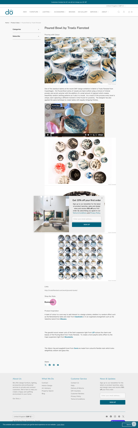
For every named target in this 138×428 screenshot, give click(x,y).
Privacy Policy (76, 396)
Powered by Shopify (33, 421)
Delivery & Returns (77, 388)
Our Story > (17, 398)
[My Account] (124, 12)
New (25, 12)
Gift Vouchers (76, 391)
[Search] (118, 12)
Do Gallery (82, 12)
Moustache (69, 337)
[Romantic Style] (51, 305)
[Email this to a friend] (58, 365)
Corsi (76, 348)
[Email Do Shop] (107, 416)
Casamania (79, 317)
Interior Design (47, 385)
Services (93, 12)
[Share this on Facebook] (50, 365)
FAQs (72, 385)
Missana (63, 319)
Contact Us (75, 383)
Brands (72, 12)
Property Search (47, 391)
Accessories (59, 12)
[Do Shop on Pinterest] (119, 416)
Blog (43, 393)
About (104, 12)
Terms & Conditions (78, 399)
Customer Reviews (77, 393)
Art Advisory (46, 388)
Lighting (46, 12)
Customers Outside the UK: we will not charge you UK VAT (69, 2)
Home (7, 22)
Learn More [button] (60, 424)
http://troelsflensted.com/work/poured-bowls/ (61, 290)
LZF (93, 332)
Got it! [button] (129, 424)
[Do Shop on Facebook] (111, 416)
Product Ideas (15, 22)
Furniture (34, 12)
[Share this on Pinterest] (54, 365)
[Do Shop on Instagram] (115, 416)
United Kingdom (115, 6)
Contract (45, 383)
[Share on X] (46, 365)
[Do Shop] (9, 12)
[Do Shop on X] (123, 416)
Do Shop (22, 421)
